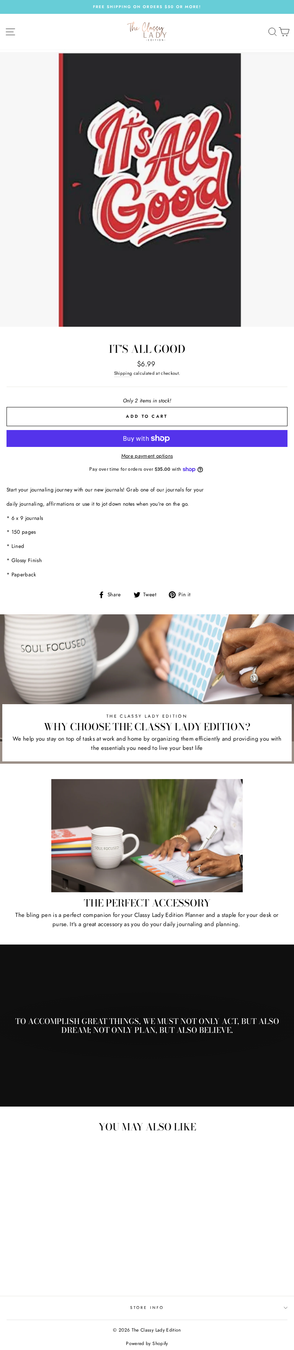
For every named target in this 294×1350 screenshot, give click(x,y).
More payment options (147, 456)
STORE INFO (147, 1307)
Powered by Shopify (147, 1343)
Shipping (123, 373)
